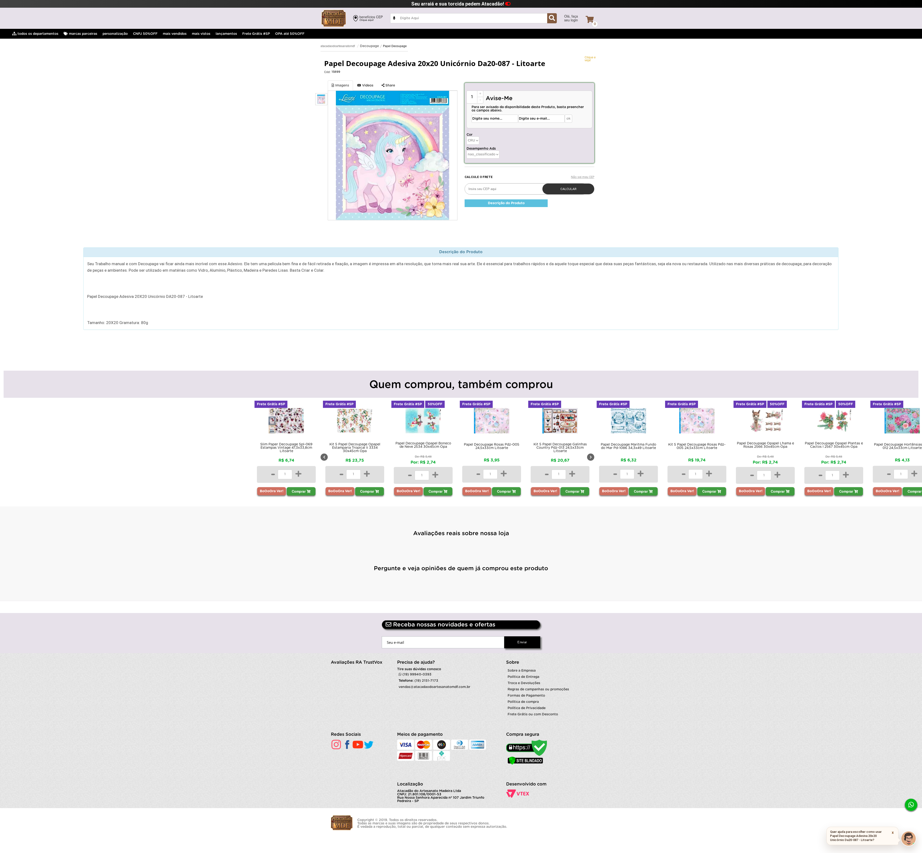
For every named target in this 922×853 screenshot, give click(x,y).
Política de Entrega (523, 677)
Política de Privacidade (527, 708)
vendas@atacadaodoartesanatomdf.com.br (434, 687)
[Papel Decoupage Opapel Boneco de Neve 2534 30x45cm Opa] (354, 422)
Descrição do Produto (506, 203)
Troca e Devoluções (524, 683)
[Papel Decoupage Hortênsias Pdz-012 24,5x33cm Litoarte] (833, 422)
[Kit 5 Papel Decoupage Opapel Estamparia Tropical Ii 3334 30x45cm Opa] (286, 422)
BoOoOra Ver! (203, 491)
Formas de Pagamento (526, 695)
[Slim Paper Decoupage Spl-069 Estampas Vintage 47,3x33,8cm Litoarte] (217, 422)
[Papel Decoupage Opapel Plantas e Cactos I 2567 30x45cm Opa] (765, 422)
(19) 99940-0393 (416, 674)
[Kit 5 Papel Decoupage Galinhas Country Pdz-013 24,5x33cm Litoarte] (491, 422)
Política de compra (523, 702)
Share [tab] (389, 85)
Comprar (230, 491)
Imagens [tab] (341, 85)
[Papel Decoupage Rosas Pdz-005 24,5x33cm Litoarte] (423, 422)
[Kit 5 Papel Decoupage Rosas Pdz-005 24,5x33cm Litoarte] (628, 422)
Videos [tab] (367, 85)
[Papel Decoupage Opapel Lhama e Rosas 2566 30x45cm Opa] (696, 422)
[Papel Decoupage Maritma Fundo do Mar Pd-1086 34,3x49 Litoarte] (560, 422)
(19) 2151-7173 (426, 680)
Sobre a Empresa (522, 670)
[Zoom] (321, 99)
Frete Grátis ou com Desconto (533, 714)
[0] (590, 19)
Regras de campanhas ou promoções (538, 689)
